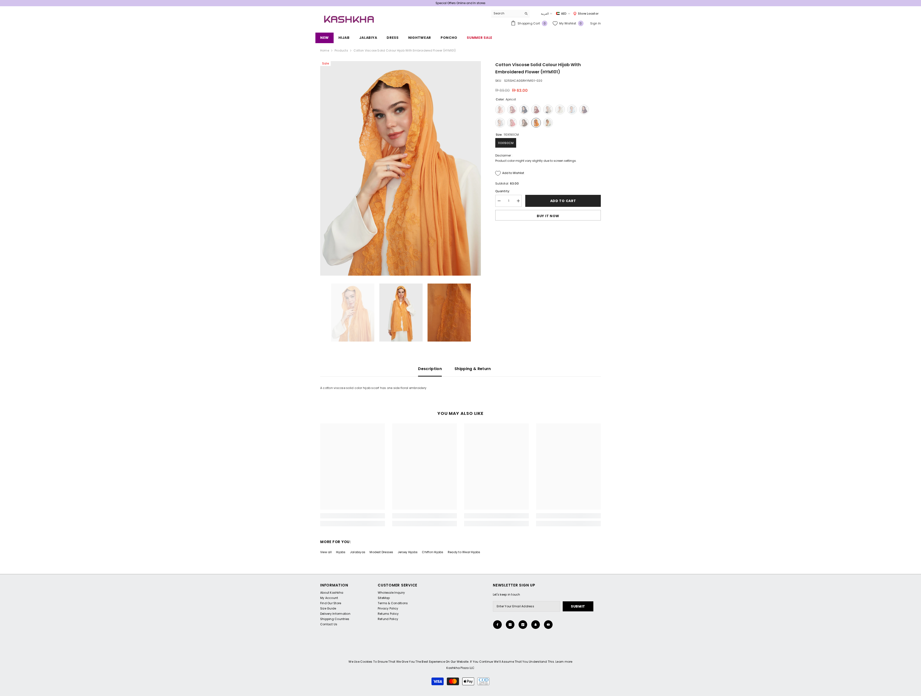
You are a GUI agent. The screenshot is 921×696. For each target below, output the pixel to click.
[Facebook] (497, 624)
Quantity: (502, 191)
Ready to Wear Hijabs (464, 552)
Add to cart (563, 200)
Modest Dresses (381, 552)
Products (341, 50)
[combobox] (506, 13)
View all (326, 552)
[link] (352, 515)
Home (324, 50)
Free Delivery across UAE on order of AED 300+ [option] (460, 3)
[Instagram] (510, 624)
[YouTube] (548, 624)
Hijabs (340, 552)
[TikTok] (522, 624)
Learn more (563, 662)
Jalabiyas (357, 552)
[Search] (510, 13)
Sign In (595, 23)
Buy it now (548, 216)
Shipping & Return (473, 368)
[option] (400, 168)
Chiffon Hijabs (432, 552)
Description (430, 368)
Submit (578, 606)
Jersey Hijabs (408, 552)
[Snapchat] (535, 624)
